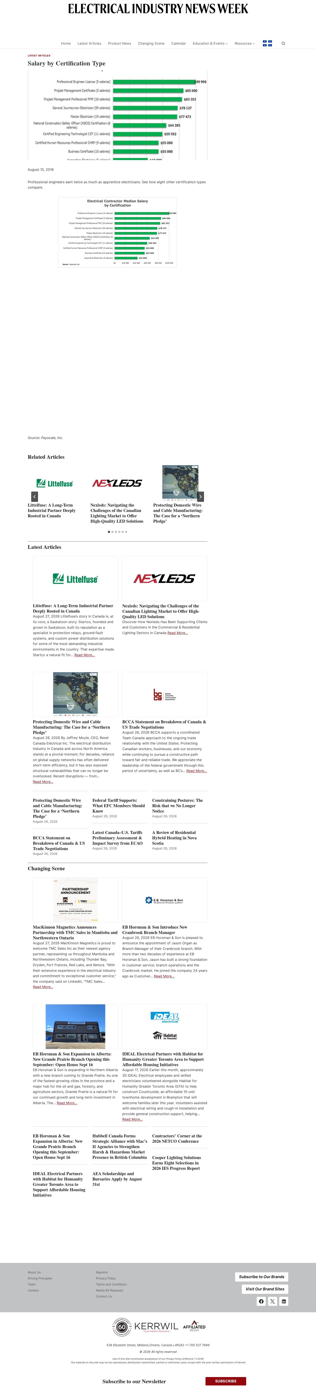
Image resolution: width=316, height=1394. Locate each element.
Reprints (102, 1272)
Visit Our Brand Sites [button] (265, 1289)
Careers (33, 1290)
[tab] (109, 532)
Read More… (84, 655)
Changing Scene (151, 43)
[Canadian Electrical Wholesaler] (41, 43)
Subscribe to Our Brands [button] (261, 1276)
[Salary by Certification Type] (117, 232)
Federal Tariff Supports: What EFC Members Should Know (118, 806)
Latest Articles (89, 43)
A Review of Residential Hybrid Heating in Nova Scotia (174, 838)
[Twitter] (272, 1301)
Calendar (178, 43)
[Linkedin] (283, 1301)
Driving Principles (40, 1278)
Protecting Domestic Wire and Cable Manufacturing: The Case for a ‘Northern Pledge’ (178, 513)
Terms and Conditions (111, 1284)
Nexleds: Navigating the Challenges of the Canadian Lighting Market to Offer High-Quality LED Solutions (117, 513)
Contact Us (104, 1296)
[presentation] (55, 483)
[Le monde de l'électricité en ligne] (267, 43)
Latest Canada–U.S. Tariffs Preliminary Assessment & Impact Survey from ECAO (117, 838)
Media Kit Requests (109, 1290)
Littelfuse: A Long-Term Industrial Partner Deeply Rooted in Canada (52, 510)
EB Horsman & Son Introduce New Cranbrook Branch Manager (154, 929)
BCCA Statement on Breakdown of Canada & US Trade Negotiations (164, 724)
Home (66, 43)
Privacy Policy (106, 1278)
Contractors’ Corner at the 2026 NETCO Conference (177, 1138)
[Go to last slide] (34, 497)
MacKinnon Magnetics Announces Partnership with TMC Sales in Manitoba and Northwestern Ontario (75, 932)
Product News (119, 43)
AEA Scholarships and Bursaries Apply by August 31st (117, 1179)
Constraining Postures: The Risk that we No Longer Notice (177, 806)
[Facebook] (261, 1301)
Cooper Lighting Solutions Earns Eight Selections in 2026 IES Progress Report (176, 1163)
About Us (34, 1272)
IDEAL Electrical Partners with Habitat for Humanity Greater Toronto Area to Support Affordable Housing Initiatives (163, 1059)
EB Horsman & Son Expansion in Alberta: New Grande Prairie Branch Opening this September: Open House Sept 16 (72, 1059)
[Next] (200, 497)
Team (31, 1284)
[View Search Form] (283, 43)
